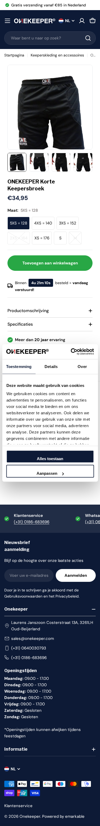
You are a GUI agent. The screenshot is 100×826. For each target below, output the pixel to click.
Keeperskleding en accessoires (57, 55)
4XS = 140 (43, 223)
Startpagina (14, 55)
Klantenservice (18, 805)
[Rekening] (82, 21)
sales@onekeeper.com (32, 638)
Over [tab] (82, 366)
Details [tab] (51, 366)
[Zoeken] (88, 38)
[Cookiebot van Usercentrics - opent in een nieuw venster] (71, 351)
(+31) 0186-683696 (31, 522)
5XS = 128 (18, 223)
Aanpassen (47, 473)
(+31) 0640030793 (28, 648)
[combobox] (50, 38)
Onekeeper (29, 816)
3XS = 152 (67, 223)
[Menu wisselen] (7, 21)
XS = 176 (41, 238)
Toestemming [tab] (18, 366)
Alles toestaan (50, 458)
